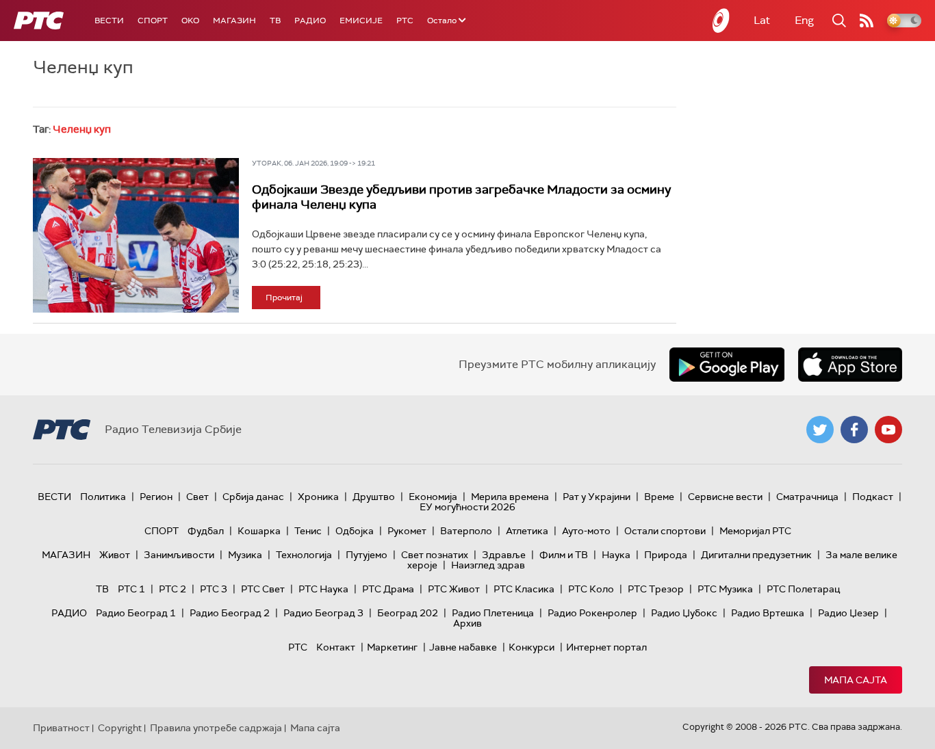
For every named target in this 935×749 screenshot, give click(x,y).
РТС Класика (524, 589)
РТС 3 (213, 589)
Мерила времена (510, 496)
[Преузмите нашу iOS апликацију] (850, 364)
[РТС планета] (721, 20)
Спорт (153, 20)
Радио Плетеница (493, 613)
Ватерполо (466, 531)
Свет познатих (434, 555)
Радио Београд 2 (230, 613)
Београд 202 (407, 613)
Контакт (335, 647)
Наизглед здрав (488, 565)
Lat (762, 20)
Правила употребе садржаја (216, 728)
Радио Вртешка (767, 613)
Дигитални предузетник (756, 555)
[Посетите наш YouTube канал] (888, 429)
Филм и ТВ (563, 555)
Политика (103, 496)
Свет (197, 496)
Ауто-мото (586, 531)
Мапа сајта (855, 680)
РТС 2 (172, 589)
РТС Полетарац (803, 589)
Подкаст (872, 496)
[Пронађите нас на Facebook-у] (854, 429)
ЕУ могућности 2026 (467, 507)
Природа (665, 555)
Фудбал (206, 531)
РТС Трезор (656, 589)
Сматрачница (807, 496)
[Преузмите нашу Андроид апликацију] (726, 364)
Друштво (374, 496)
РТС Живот (454, 589)
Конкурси (531, 647)
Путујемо (366, 555)
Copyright (120, 728)
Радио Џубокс (684, 613)
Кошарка (259, 531)
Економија (433, 496)
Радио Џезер (848, 613)
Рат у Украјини (596, 496)
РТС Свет (263, 589)
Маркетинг (392, 647)
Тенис (308, 531)
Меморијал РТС (755, 531)
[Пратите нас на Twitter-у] (820, 429)
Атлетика (527, 531)
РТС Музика (725, 589)
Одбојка (354, 531)
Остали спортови (665, 531)
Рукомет (406, 531)
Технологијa (304, 555)
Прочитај (284, 297)
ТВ (275, 20)
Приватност (61, 728)
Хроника (318, 496)
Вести (109, 20)
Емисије (361, 20)
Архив (467, 623)
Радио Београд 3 (323, 613)
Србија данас (253, 496)
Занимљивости (179, 555)
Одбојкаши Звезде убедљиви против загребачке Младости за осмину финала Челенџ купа (461, 197)
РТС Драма (388, 589)
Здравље (504, 555)
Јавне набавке (463, 647)
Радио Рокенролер (592, 613)
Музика (245, 555)
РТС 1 (131, 589)
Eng (804, 20)
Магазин (234, 20)
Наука (616, 555)
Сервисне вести (725, 496)
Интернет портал (606, 647)
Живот (114, 555)
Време (659, 496)
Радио (310, 20)
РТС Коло (591, 589)
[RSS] (866, 20)
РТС (404, 20)
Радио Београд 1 (136, 613)
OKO (190, 20)
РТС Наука (323, 589)
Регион (156, 496)
